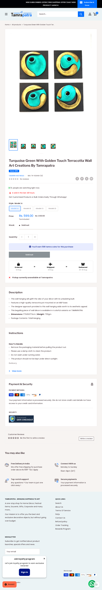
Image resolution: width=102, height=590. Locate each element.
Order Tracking (61, 525)
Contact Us (60, 518)
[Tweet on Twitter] (86, 178)
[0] (95, 14)
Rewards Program (63, 529)
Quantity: (13, 237)
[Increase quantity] (35, 237)
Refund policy (61, 521)
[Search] (81, 14)
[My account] (90, 14)
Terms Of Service (63, 510)
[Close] (44, 559)
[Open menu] (6, 14)
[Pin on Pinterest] (82, 178)
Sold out (29, 254)
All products (16, 25)
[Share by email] (91, 178)
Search (58, 503)
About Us (59, 507)
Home (7, 25)
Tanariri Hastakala (16, 176)
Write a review (86, 438)
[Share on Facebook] (77, 178)
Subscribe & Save (89, 3)
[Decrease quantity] (21, 237)
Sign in (24, 572)
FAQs (57, 514)
